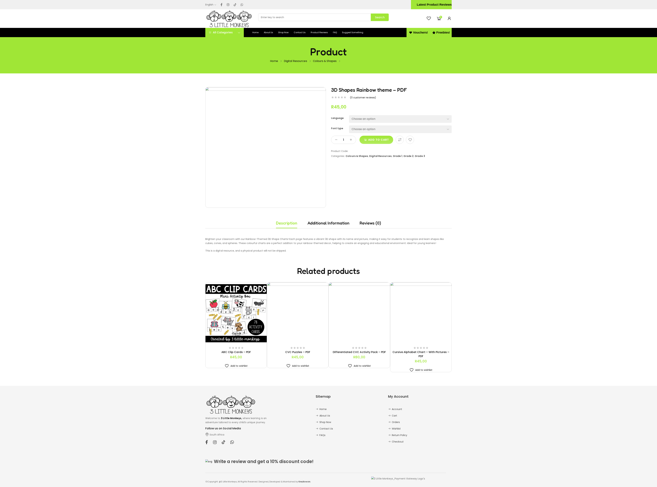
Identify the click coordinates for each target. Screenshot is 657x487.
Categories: (338, 156)
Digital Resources (295, 61)
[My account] (449, 18)
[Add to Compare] (400, 140)
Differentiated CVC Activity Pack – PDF (359, 352)
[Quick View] (228, 343)
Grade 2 (408, 156)
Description (286, 223)
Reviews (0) (370, 223)
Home (274, 61)
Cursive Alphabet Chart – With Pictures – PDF (420, 354)
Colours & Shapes (325, 61)
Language (337, 118)
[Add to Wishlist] (410, 140)
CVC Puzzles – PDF (297, 352)
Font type (337, 128)
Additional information (328, 223)
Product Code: (339, 151)
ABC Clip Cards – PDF (236, 352)
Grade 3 (420, 156)
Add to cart (378, 140)
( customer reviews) (363, 97)
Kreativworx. (305, 481)
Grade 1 (397, 156)
